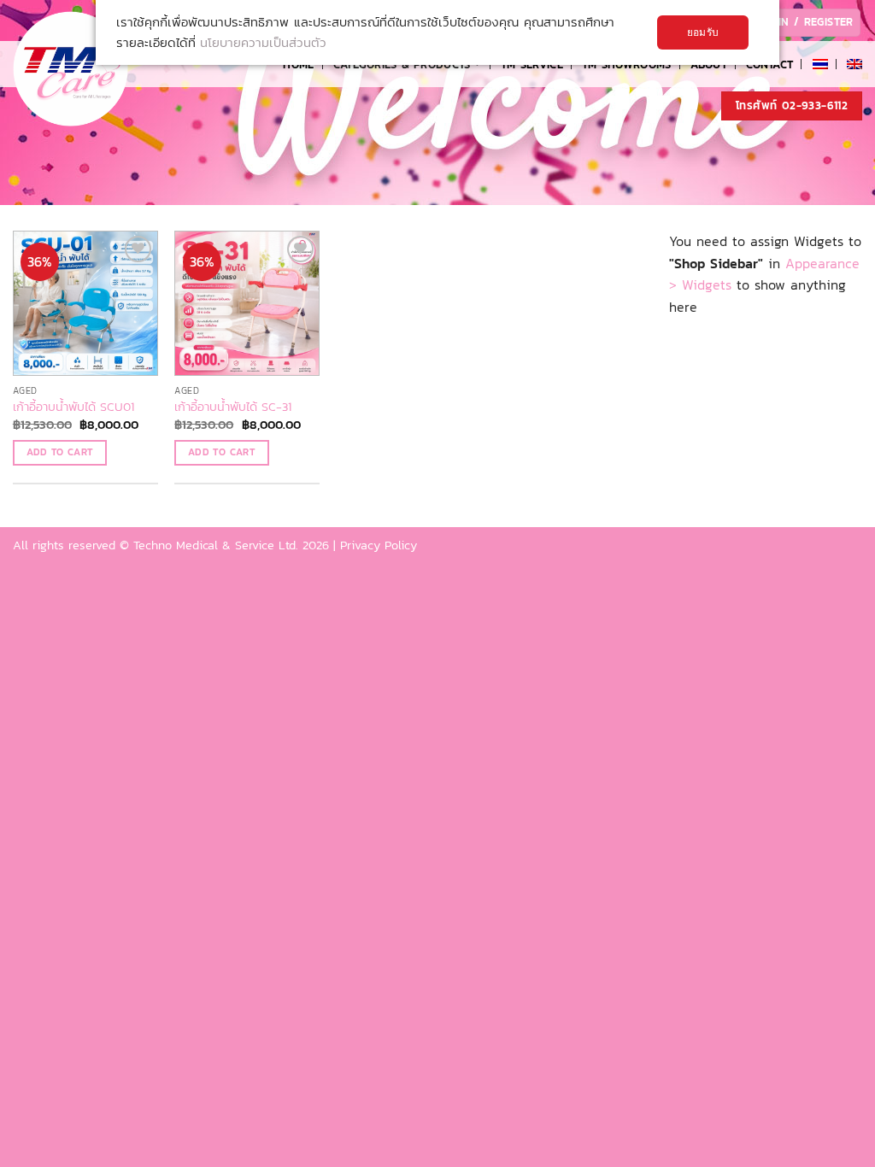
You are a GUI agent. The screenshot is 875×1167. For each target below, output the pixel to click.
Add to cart (60, 452)
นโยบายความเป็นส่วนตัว (263, 42)
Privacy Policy (378, 545)
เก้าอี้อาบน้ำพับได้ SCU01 (73, 407)
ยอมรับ (703, 32)
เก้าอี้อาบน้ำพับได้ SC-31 (232, 407)
